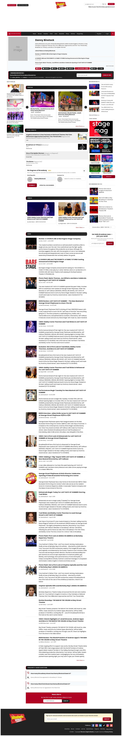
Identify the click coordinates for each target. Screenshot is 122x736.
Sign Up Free (107, 75)
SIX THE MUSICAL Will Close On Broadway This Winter (15, 118)
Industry (46, 33)
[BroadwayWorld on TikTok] (103, 725)
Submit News (89, 729)
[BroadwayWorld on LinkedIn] (100, 725)
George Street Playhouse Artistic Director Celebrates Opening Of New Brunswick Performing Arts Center (59, 474)
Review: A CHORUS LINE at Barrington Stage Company (51, 54)
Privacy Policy (108, 732)
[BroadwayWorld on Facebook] (93, 725)
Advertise (67, 729)
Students (61, 33)
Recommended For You (95, 184)
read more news (110, 66)
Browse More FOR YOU (100, 227)
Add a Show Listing (22, 5)
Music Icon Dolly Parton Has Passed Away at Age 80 (14, 105)
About (72, 729)
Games (73, 33)
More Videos (79, 227)
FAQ (101, 68)
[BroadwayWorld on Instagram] (96, 725)
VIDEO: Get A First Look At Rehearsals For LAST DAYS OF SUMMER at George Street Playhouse (60, 437)
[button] (113, 34)
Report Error (109, 729)
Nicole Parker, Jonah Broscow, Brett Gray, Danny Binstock (42, 110)
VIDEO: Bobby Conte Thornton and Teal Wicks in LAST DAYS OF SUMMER (40, 218)
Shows (40, 33)
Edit (94, 68)
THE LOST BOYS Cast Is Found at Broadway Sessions (107, 87)
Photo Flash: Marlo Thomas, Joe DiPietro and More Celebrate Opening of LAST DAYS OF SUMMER (63, 62)
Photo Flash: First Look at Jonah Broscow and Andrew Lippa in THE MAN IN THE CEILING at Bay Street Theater (42, 116)
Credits (70, 68)
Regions (97, 729)
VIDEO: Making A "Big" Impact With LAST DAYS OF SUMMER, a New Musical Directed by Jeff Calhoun (62, 458)
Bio (39, 68)
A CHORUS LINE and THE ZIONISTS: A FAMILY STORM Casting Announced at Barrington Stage (62, 58)
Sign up (110, 243)
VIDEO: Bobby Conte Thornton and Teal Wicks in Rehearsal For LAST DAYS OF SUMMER (71, 219)
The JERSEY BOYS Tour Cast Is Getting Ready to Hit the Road (107, 109)
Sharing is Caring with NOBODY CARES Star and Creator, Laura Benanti (107, 102)
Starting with (31, 175)
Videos (47, 68)
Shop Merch (12, 5)
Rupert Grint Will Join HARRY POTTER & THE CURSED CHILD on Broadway (15, 91)
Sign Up (65, 701)
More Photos (79, 126)
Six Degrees (83, 68)
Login (107, 33)
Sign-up (104, 4)
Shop (67, 33)
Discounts (108, 176)
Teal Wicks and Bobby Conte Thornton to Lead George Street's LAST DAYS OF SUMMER (60, 514)
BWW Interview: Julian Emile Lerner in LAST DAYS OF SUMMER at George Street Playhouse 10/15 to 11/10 (62, 414)
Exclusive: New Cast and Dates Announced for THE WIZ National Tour (15, 132)
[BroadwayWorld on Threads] (107, 725)
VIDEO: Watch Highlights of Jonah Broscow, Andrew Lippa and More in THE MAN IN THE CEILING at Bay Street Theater (61, 620)
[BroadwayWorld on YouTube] (111, 725)
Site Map (102, 729)
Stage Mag (80, 33)
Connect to (60, 175)
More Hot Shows (95, 176)
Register (99, 33)
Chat (51, 33)
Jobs (56, 33)
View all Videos (93, 115)
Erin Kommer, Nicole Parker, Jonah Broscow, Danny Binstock (69, 114)
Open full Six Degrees (46, 185)
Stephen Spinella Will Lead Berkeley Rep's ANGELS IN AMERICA (62, 586)
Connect (32, 185)
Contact (78, 729)
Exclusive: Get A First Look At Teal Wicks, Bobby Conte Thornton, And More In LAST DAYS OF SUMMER (60, 348)
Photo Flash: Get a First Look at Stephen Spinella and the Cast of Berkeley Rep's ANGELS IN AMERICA (63, 566)
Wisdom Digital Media (87, 732)
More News (80, 660)
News (34, 33)
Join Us (83, 729)
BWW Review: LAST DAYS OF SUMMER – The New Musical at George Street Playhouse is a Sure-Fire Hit (61, 302)
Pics (54, 68)
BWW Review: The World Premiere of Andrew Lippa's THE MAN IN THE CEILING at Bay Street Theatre (63, 639)
